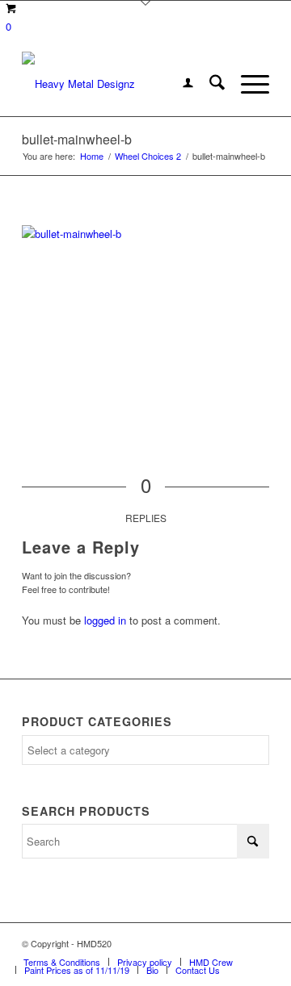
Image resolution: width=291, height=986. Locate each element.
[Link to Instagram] (233, 943)
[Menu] (247, 84)
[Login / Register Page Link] (180, 84)
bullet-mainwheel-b (77, 139)
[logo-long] (121, 84)
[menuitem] (180, 84)
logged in (105, 620)
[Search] (209, 84)
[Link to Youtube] (257, 943)
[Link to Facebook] (208, 943)
